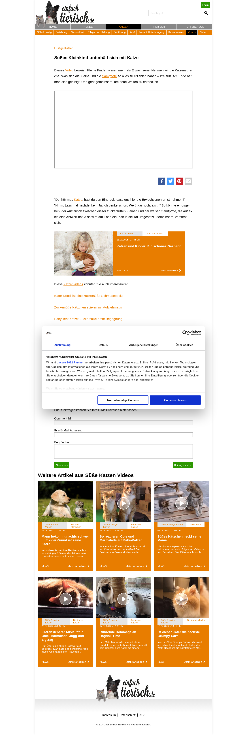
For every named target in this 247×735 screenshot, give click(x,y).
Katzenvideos (73, 284)
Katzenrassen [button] (176, 32)
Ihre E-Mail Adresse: (68, 430)
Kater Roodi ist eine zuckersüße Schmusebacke (89, 296)
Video (69, 70)
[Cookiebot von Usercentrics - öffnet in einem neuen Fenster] (185, 333)
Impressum (109, 715)
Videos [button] (192, 32)
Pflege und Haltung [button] (99, 32)
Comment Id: (63, 418)
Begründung (62, 442)
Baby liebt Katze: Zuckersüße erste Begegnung (88, 319)
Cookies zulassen (175, 400)
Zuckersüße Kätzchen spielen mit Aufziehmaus (88, 307)
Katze (78, 199)
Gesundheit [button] (77, 32)
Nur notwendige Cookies (123, 400)
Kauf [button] (132, 32)
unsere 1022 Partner (70, 362)
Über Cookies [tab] (184, 344)
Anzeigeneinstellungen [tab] (143, 344)
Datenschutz (128, 715)
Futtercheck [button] (194, 26)
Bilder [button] (202, 32)
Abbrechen (62, 465)
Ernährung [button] (120, 32)
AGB (142, 715)
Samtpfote (109, 76)
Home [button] (53, 26)
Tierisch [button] (159, 26)
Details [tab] (103, 344)
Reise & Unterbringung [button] (152, 32)
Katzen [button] (123, 26)
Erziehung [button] (61, 32)
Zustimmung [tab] (62, 344)
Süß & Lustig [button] (44, 32)
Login (205, 4)
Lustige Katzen (63, 48)
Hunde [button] (88, 26)
